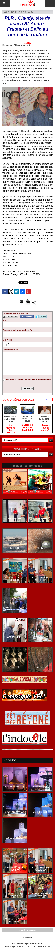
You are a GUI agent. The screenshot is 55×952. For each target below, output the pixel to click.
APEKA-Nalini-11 (14, 637)
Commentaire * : (10, 350)
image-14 (15, 667)
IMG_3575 (40, 548)
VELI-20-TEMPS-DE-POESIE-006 (14, 579)
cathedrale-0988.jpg (14, 812)
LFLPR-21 (14, 488)
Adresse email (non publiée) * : (17, 330)
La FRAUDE (9, 760)
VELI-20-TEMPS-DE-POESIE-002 (14, 869)
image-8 (40, 667)
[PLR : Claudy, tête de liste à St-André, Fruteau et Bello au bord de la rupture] (27, 88)
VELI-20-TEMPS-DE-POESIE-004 (40, 579)
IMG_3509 (14, 548)
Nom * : (6, 320)
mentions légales (27, 930)
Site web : (7, 340)
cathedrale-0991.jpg (14, 838)
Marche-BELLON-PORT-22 (15, 607)
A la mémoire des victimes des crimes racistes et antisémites (10, 427)
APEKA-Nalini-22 (40, 637)
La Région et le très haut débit (27, 427)
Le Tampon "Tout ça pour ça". (44, 427)
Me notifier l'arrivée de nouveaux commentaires (28, 380)
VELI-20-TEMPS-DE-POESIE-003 (14, 920)
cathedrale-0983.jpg (40, 812)
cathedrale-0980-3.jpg (14, 786)
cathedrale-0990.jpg (40, 786)
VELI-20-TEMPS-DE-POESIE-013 (40, 894)
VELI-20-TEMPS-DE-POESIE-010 (14, 894)
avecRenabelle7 (15, 518)
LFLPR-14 (40, 488)
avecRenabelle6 (40, 518)
